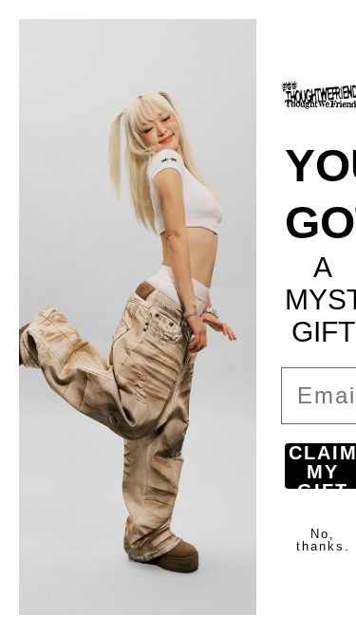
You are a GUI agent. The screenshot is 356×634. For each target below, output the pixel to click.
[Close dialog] (329, 26)
